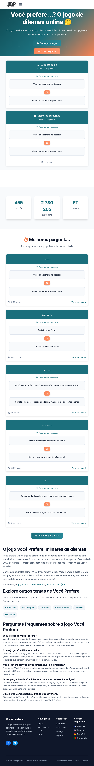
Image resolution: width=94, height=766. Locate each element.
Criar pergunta (48, 51)
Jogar (40, 723)
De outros (10, 614)
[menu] (20, 4)
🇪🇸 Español (79, 734)
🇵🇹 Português (80, 738)
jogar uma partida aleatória (31, 584)
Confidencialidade (64, 761)
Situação (45, 607)
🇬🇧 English (79, 730)
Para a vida (10, 607)
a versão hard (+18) (56, 584)
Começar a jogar (48, 43)
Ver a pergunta (77, 302)
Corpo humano (62, 607)
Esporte (79, 607)
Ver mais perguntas (48, 535)
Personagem (28, 607)
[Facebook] (8, 743)
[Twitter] (15, 743)
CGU (77, 761)
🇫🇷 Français (79, 726)
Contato (41, 734)
